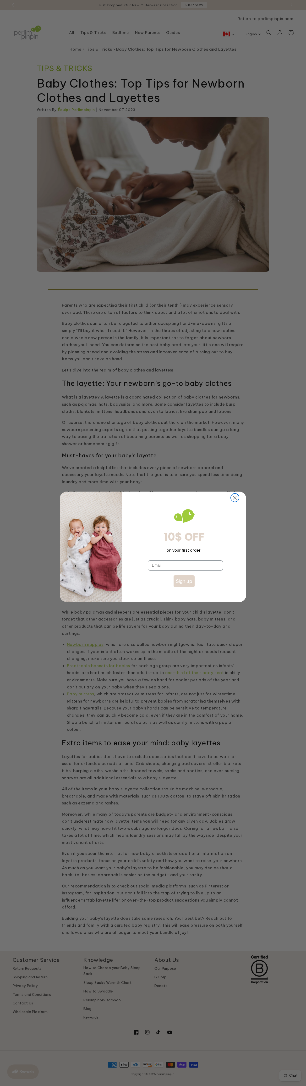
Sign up (184, 581)
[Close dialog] (235, 497)
